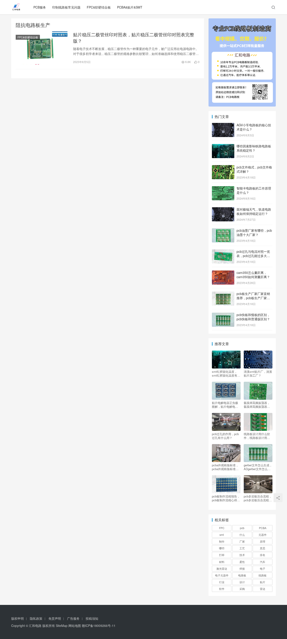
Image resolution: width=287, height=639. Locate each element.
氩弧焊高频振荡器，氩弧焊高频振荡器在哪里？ (257, 404)
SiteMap (61, 625)
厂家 (242, 541)
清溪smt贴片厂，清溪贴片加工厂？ (258, 373)
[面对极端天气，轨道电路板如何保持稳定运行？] (223, 209)
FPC (221, 528)
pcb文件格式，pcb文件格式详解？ (254, 169)
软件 (221, 589)
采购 (242, 589)
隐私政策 (36, 618)
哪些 (221, 548)
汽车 (262, 562)
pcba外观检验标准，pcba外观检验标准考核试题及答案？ (225, 467)
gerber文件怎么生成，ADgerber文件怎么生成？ (258, 467)
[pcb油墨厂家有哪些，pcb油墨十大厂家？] (223, 231)
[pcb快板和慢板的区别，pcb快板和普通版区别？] (223, 315)
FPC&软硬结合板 (99, 7)
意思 (262, 548)
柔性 (242, 562)
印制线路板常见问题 (66, 7)
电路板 (242, 575)
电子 (262, 568)
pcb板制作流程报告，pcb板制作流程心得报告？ (226, 498)
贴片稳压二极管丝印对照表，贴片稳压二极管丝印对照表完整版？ (133, 37)
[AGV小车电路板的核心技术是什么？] (223, 125)
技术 (242, 555)
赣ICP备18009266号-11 (98, 625)
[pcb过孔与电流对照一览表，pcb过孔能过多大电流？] (223, 252)
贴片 (262, 582)
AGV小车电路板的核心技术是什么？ (254, 127)
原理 (262, 541)
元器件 (263, 534)
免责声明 (54, 618)
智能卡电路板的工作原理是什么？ (254, 190)
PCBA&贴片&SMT (129, 7)
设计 (242, 582)
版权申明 (17, 618)
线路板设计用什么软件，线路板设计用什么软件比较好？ (257, 436)
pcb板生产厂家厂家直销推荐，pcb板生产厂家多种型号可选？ (253, 298)
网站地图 (74, 625)
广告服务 (73, 618)
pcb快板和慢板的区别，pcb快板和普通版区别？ (253, 316)
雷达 (262, 589)
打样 (221, 555)
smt (222, 534)
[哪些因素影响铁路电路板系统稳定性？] (223, 146)
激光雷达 (221, 568)
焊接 (242, 568)
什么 (242, 534)
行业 (221, 582)
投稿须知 (92, 618)
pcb (242, 528)
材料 (221, 562)
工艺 (242, 548)
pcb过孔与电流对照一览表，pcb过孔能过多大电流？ (253, 255)
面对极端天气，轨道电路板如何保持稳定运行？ (254, 211)
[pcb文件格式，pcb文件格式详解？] (223, 167)
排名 (262, 555)
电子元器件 (221, 575)
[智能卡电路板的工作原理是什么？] (223, 188)
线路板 (263, 575)
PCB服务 (39, 7)
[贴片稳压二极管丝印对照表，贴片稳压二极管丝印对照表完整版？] (42, 48)
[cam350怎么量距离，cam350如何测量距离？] (223, 273)
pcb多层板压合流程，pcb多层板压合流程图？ (258, 498)
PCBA (262, 528)
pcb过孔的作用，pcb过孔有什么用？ (225, 436)
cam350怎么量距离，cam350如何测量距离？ (253, 274)
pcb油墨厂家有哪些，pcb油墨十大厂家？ (254, 232)
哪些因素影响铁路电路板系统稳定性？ (254, 148)
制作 (221, 541)
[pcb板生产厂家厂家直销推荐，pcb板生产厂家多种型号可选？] (223, 294)
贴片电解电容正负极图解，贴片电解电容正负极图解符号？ (225, 404)
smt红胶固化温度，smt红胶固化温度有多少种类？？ (226, 373)
